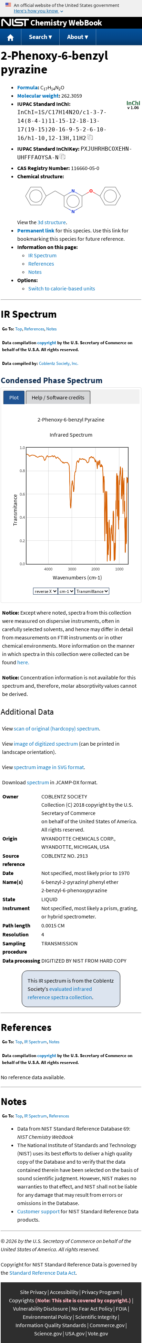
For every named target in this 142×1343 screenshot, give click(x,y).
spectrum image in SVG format (49, 767)
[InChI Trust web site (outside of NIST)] (133, 108)
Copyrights (21, 1300)
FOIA (121, 1308)
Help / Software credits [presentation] (58, 397)
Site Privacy (33, 1292)
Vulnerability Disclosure (40, 1308)
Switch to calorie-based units (61, 288)
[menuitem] (10, 37)
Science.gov (48, 1333)
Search (38, 37)
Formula (27, 87)
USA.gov (74, 1333)
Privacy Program (101, 1292)
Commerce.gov (107, 1325)
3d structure (52, 222)
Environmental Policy (47, 1316)
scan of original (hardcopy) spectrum (56, 728)
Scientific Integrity (96, 1316)
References (41, 263)
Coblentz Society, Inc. (58, 363)
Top (18, 329)
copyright (46, 343)
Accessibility (64, 1292)
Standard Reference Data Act (42, 1272)
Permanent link (35, 230)
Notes (35, 271)
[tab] (13, 397)
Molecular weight (38, 95)
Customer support (38, 1211)
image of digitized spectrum (46, 743)
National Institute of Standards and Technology (15, 22)
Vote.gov (98, 1333)
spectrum (38, 782)
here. (23, 662)
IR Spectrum (42, 255)
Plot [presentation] (14, 397)
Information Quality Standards (51, 1325)
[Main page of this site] (10, 37)
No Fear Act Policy (91, 1308)
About (75, 37)
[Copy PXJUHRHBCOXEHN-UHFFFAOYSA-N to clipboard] (62, 158)
